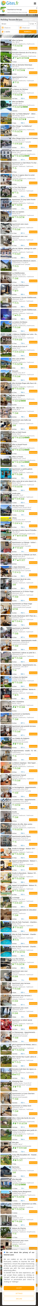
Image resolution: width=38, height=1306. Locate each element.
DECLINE (19, 1299)
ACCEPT (19, 1288)
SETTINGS (19, 1293)
